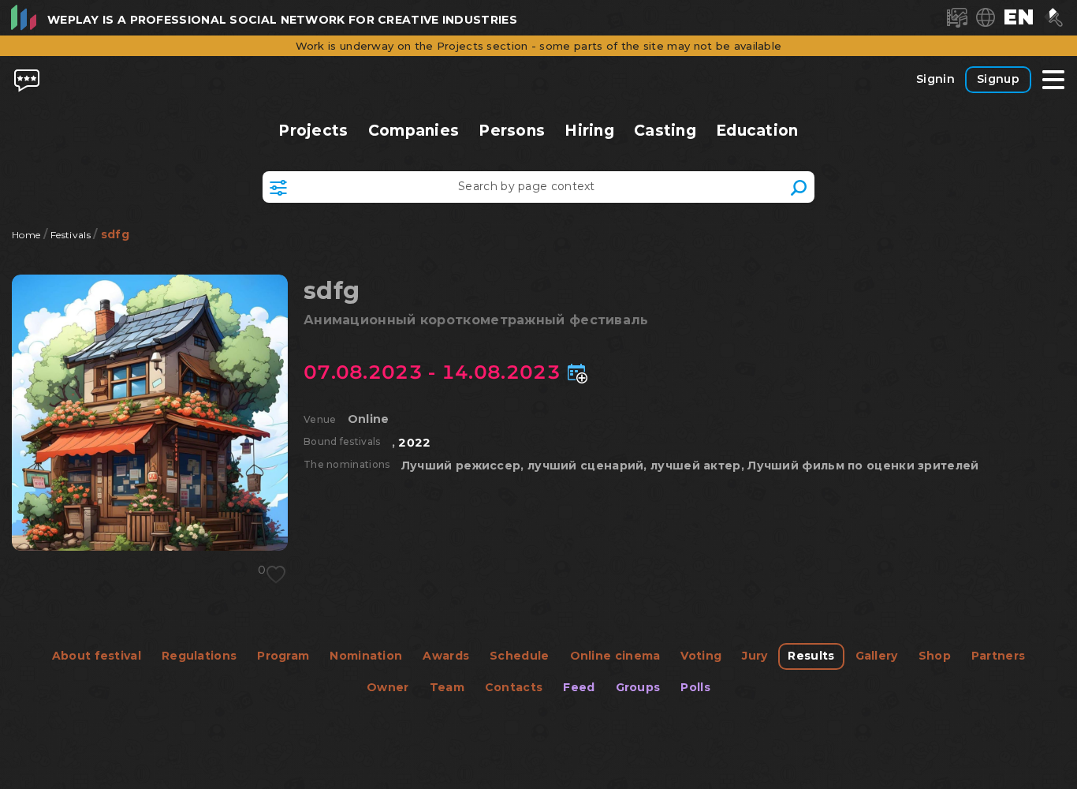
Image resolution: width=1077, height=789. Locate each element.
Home (26, 235)
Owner (388, 687)
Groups (638, 687)
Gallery (876, 656)
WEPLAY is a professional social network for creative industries (282, 20)
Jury (754, 656)
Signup (998, 79)
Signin (935, 79)
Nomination (366, 656)
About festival (96, 656)
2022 (414, 443)
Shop (935, 656)
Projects (313, 131)
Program (283, 656)
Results (811, 656)
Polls (695, 687)
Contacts (513, 687)
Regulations (199, 656)
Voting (700, 656)
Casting (665, 131)
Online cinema (615, 656)
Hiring (589, 131)
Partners (998, 656)
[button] (1019, 17)
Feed (578, 687)
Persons (512, 131)
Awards (446, 656)
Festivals (70, 235)
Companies (413, 131)
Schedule (519, 656)
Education (757, 131)
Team (447, 687)
